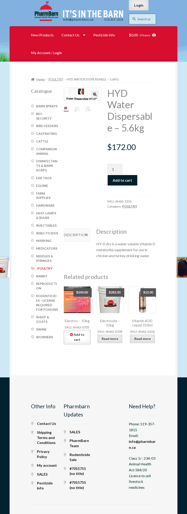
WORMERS (44, 337)
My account (47, 465)
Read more (110, 339)
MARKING (44, 241)
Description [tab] (76, 235)
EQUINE (42, 186)
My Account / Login (46, 52)
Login (138, 5)
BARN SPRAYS (46, 106)
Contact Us (70, 35)
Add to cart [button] (79, 337)
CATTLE (42, 141)
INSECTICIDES (47, 233)
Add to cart (122, 180)
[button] (95, 94)
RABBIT (42, 276)
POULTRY (55, 79)
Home (40, 79)
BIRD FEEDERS (47, 126)
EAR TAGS (44, 178)
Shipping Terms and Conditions (46, 437)
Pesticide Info (104, 35)
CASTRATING (46, 133)
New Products (42, 35)
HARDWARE (45, 205)
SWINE (41, 329)
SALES (42, 474)
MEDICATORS (46, 248)
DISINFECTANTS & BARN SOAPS (46, 165)
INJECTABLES (46, 225)
